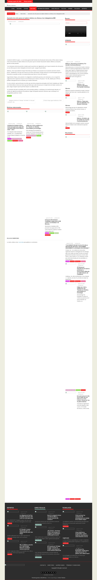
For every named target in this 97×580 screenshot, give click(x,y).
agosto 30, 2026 (11, 123)
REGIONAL (19, 8)
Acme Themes (61, 577)
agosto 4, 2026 (81, 114)
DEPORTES (84, 8)
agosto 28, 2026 (23, 541)
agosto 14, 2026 (79, 545)
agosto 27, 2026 (79, 511)
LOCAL (13, 8)
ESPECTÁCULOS (55, 8)
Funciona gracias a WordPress (39, 577)
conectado (21, 242)
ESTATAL (26, 8)
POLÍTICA (63, 8)
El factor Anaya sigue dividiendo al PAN (52, 100)
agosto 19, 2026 (81, 80)
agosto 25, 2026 (69, 61)
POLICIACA (77, 8)
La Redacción (21, 21)
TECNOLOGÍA (65, 526)
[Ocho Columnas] (8, 8)
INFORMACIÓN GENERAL (43, 8)
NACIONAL (33, 8)
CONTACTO (43, 565)
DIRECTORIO (51, 565)
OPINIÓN (70, 8)
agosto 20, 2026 (79, 528)
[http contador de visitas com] (48, 573)
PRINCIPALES (15, 140)
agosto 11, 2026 (81, 97)
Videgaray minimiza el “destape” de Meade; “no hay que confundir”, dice (20, 101)
